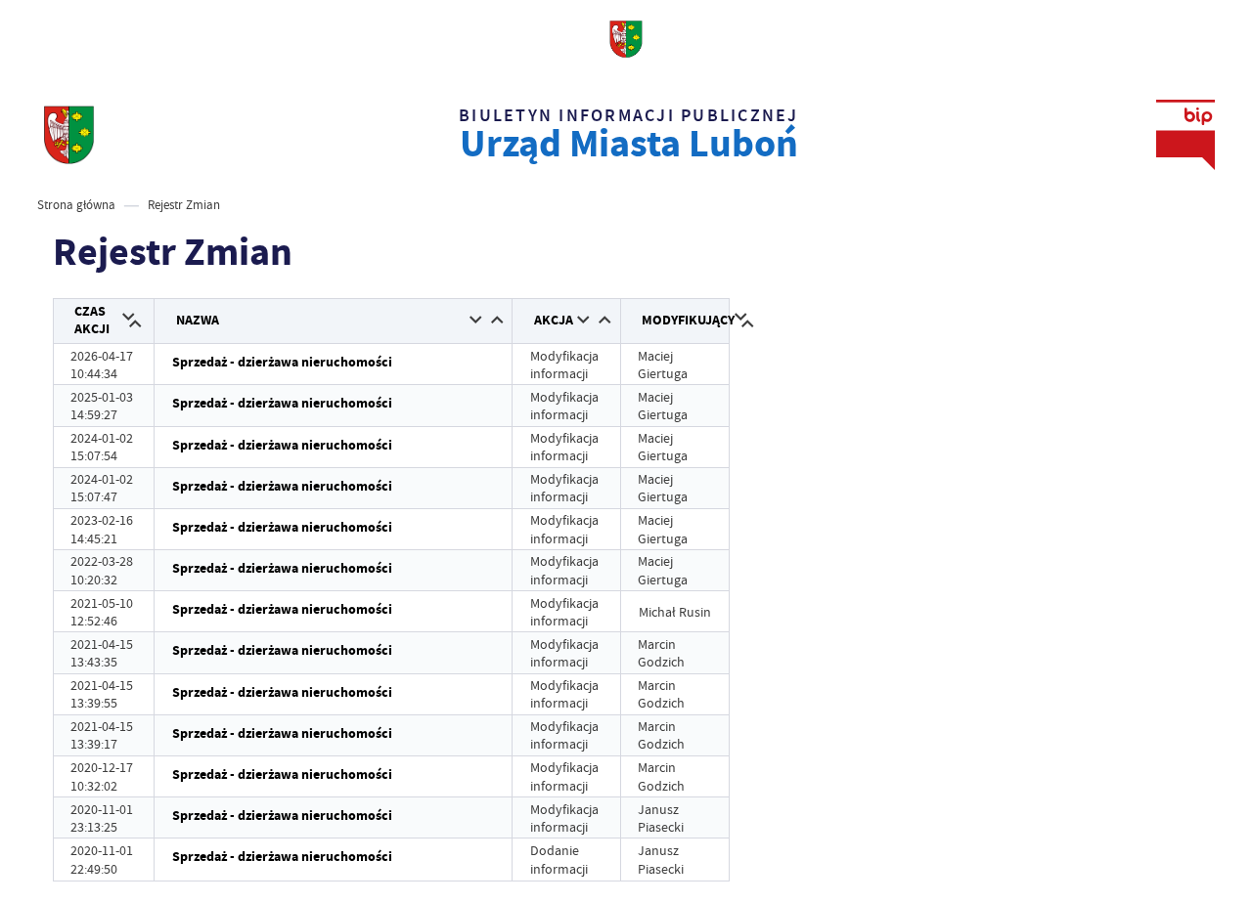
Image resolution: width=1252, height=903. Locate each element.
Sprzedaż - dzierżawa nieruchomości (282, 362)
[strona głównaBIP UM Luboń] (69, 135)
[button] (128, 318)
